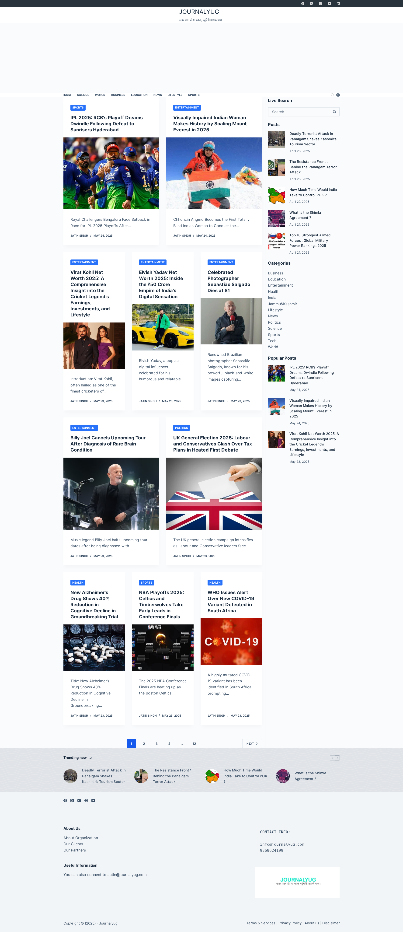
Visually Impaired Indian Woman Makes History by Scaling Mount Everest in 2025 (210, 124)
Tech (272, 340)
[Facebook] (302, 3)
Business (118, 95)
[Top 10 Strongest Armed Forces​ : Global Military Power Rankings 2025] (276, 241)
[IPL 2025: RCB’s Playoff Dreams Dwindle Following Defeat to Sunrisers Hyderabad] (111, 173)
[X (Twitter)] (311, 3)
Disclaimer (331, 923)
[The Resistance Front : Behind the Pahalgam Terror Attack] (276, 167)
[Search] (332, 94)
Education (139, 95)
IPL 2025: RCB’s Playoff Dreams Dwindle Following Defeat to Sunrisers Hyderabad (106, 124)
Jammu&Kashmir (282, 303)
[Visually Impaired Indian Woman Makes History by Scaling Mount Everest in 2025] (214, 173)
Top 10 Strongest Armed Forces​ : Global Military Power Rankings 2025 (309, 240)
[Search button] (334, 111)
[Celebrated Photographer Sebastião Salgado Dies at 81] (231, 321)
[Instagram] (320, 3)
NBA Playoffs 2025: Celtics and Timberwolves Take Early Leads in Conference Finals (161, 605)
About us (312, 923)
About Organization (80, 837)
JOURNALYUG (199, 11)
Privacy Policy (290, 923)
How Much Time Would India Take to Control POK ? (245, 776)
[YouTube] (329, 3)
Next (250, 743)
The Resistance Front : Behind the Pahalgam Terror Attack (313, 166)
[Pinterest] (86, 800)
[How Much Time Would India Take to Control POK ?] (276, 195)
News (157, 95)
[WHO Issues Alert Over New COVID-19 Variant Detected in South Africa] (231, 641)
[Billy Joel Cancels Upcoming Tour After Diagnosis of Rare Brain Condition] (111, 494)
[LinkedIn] (338, 3)
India (67, 95)
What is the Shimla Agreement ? (310, 776)
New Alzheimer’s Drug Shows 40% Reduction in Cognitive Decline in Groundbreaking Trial (94, 605)
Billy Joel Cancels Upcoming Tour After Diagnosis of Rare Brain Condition (108, 444)
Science (83, 95)
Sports (194, 95)
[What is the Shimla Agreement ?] (276, 218)
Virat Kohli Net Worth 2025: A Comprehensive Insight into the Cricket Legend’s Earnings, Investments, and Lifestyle (314, 444)
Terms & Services (260, 923)
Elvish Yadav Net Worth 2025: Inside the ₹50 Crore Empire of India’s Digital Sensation (161, 284)
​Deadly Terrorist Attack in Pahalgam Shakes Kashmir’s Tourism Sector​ (313, 138)
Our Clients (73, 843)
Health (77, 582)
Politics (181, 428)
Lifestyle (175, 95)
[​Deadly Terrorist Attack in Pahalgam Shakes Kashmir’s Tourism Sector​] (276, 139)
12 (194, 744)
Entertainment (187, 107)
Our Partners (74, 850)
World (100, 95)
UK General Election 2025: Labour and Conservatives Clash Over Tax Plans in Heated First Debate (212, 444)
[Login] (338, 95)
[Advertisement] (201, 57)
